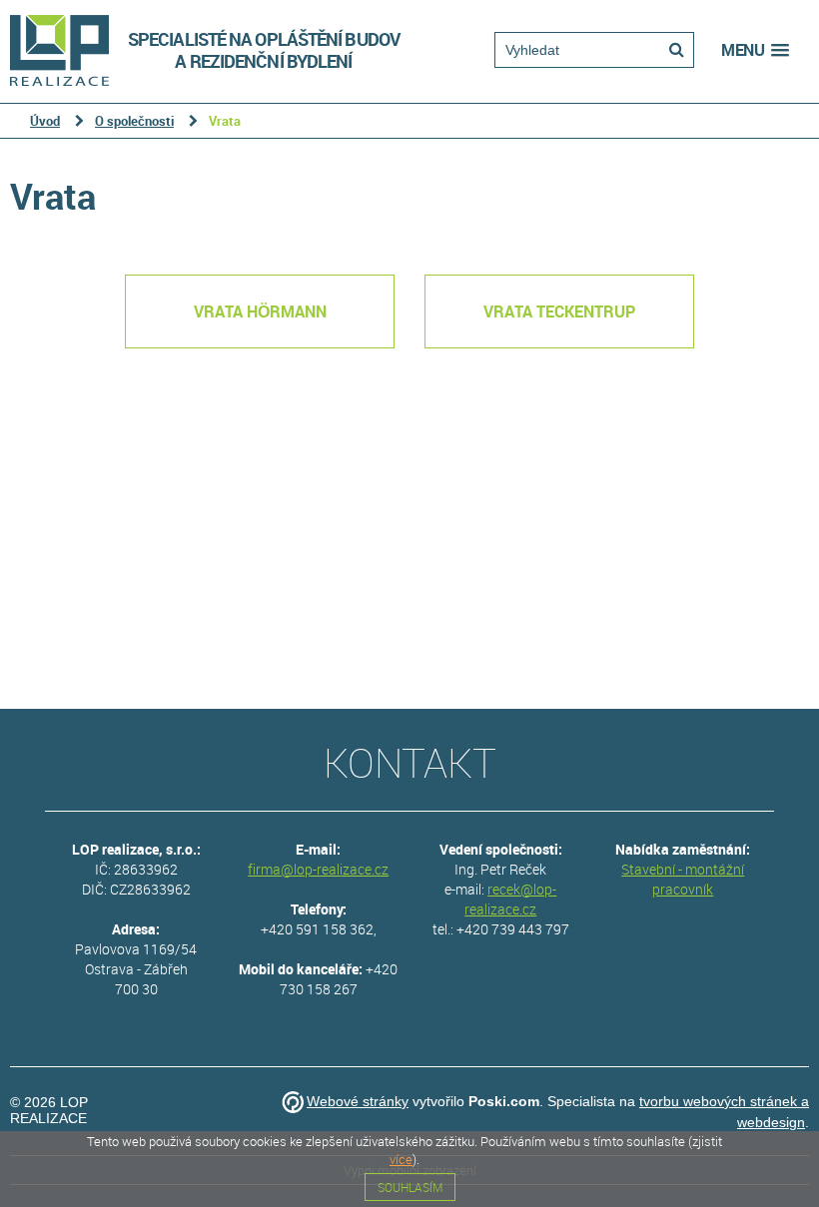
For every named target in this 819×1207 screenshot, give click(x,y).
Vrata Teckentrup (559, 311)
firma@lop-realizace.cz (318, 869)
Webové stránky (358, 1101)
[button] (755, 50)
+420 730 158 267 (339, 978)
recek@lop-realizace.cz (510, 899)
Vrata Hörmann (260, 311)
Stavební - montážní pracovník (682, 879)
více (401, 1159)
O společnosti (134, 121)
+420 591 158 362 (317, 928)
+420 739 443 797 (512, 928)
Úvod (45, 121)
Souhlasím (410, 1187)
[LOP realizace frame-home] (67, 45)
